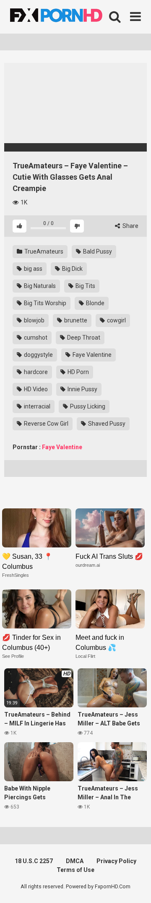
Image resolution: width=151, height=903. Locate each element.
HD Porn (77, 372)
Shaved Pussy (106, 423)
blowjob (33, 320)
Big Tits (84, 286)
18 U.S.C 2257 (34, 861)
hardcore (35, 372)
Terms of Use (75, 869)
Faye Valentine (91, 354)
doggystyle (38, 354)
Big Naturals (39, 286)
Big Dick (72, 268)
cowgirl (116, 320)
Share (129, 225)
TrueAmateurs (43, 251)
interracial (36, 406)
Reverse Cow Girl (45, 423)
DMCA (74, 861)
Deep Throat (83, 337)
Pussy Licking (87, 406)
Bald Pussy (97, 251)
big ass (32, 268)
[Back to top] (135, 886)
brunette (75, 320)
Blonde (94, 303)
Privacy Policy (116, 861)
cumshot (35, 337)
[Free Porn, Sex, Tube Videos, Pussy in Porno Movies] (67, 17)
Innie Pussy (81, 389)
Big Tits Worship (44, 303)
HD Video (35, 389)
